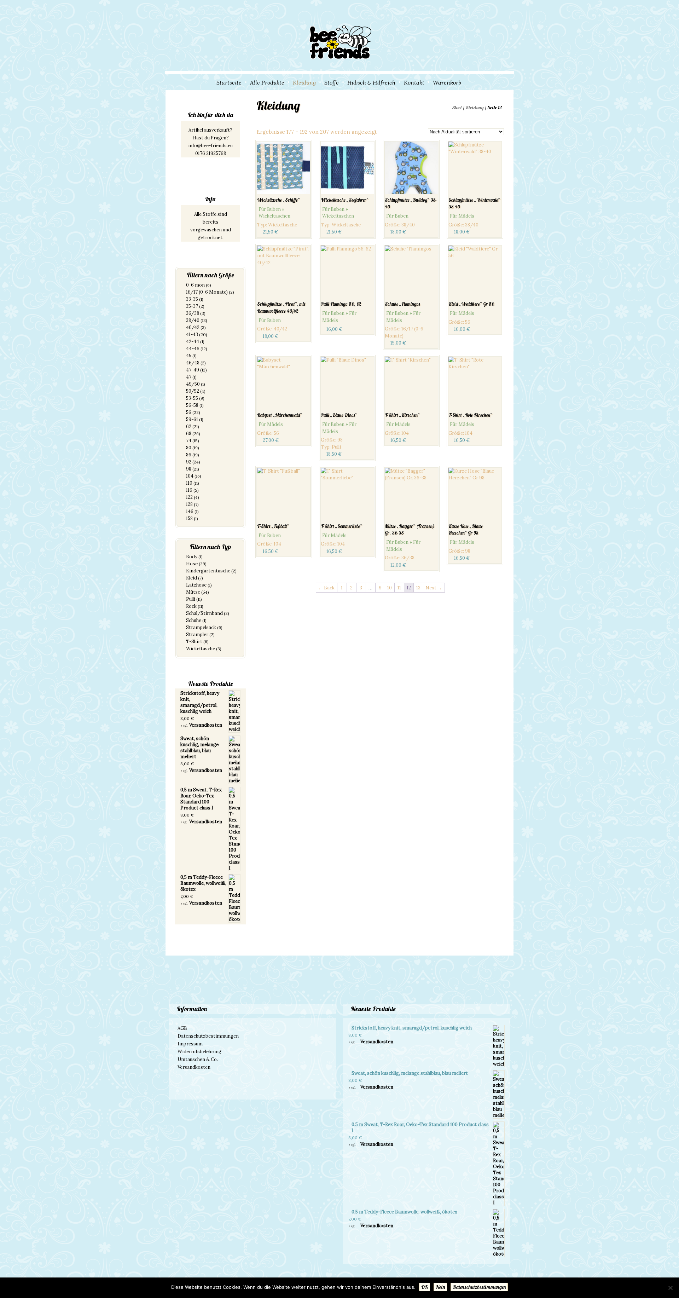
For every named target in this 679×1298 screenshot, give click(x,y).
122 (189, 497)
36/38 (192, 313)
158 (189, 518)
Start (457, 107)
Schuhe (193, 620)
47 (188, 377)
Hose (192, 564)
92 (188, 462)
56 (188, 412)
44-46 (192, 349)
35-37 (192, 306)
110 (189, 483)
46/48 (192, 363)
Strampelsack (201, 627)
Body (191, 557)
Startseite (229, 82)
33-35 (192, 299)
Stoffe (331, 82)
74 (188, 441)
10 (389, 588)
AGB (182, 1028)
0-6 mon (195, 285)
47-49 (192, 370)
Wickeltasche (200, 649)
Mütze (193, 592)
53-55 (192, 398)
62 (188, 426)
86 (188, 455)
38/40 (192, 320)
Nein (440, 1287)
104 (189, 476)
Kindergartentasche (208, 571)
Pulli (190, 599)
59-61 (192, 419)
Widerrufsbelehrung (199, 1052)
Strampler (197, 634)
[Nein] (670, 1287)
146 (189, 511)
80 (188, 448)
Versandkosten (205, 725)
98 (188, 469)
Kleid (191, 578)
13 (418, 588)
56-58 (192, 405)
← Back (326, 588)
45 (188, 356)
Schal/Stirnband (204, 613)
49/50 (193, 384)
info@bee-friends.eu (210, 146)
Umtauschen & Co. (198, 1059)
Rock (191, 606)
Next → (433, 588)
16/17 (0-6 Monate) (207, 292)
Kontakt (414, 82)
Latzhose (196, 585)
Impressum (190, 1044)
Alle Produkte (267, 82)
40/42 (192, 327)
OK (424, 1287)
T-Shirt (194, 642)
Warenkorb (447, 82)
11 (399, 588)
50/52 (192, 391)
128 (189, 504)
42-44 (192, 342)
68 (188, 434)
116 (189, 490)
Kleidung (304, 82)
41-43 (192, 334)
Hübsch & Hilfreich (371, 82)
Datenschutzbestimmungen (208, 1036)
